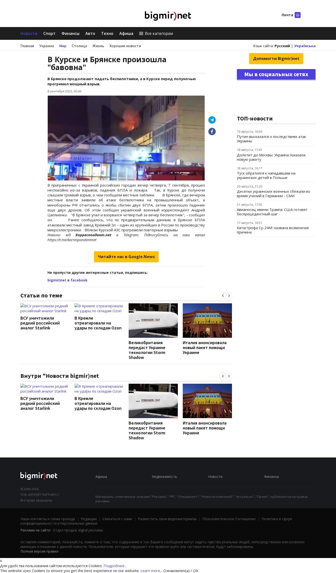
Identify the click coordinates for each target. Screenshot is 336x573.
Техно (107, 33)
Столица (79, 45)
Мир (62, 45)
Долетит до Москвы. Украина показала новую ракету (271, 157)
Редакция (89, 518)
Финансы (70, 33)
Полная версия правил (39, 551)
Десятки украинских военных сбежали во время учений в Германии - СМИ (273, 193)
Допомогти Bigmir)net (276, 58)
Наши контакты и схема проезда (47, 518)
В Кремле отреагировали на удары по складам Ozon (98, 323)
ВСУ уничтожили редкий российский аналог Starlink (40, 323)
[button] (223, 296)
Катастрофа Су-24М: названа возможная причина (273, 230)
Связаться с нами (117, 518)
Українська (305, 45)
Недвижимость (164, 476)
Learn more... (151, 570)
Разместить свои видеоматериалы (167, 518)
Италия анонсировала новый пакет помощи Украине (205, 347)
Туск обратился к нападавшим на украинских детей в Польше (266, 175)
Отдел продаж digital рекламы (78, 530)
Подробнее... (115, 565)
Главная (27, 45)
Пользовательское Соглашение (229, 518)
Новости (28, 33)
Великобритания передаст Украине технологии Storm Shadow (147, 350)
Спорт (49, 33)
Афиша (126, 33)
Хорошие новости (125, 45)
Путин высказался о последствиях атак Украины (271, 138)
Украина (46, 45)
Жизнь (98, 45)
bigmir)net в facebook (67, 280)
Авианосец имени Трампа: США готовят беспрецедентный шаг (272, 211)
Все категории (159, 33)
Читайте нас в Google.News (126, 256)
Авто (90, 33)
